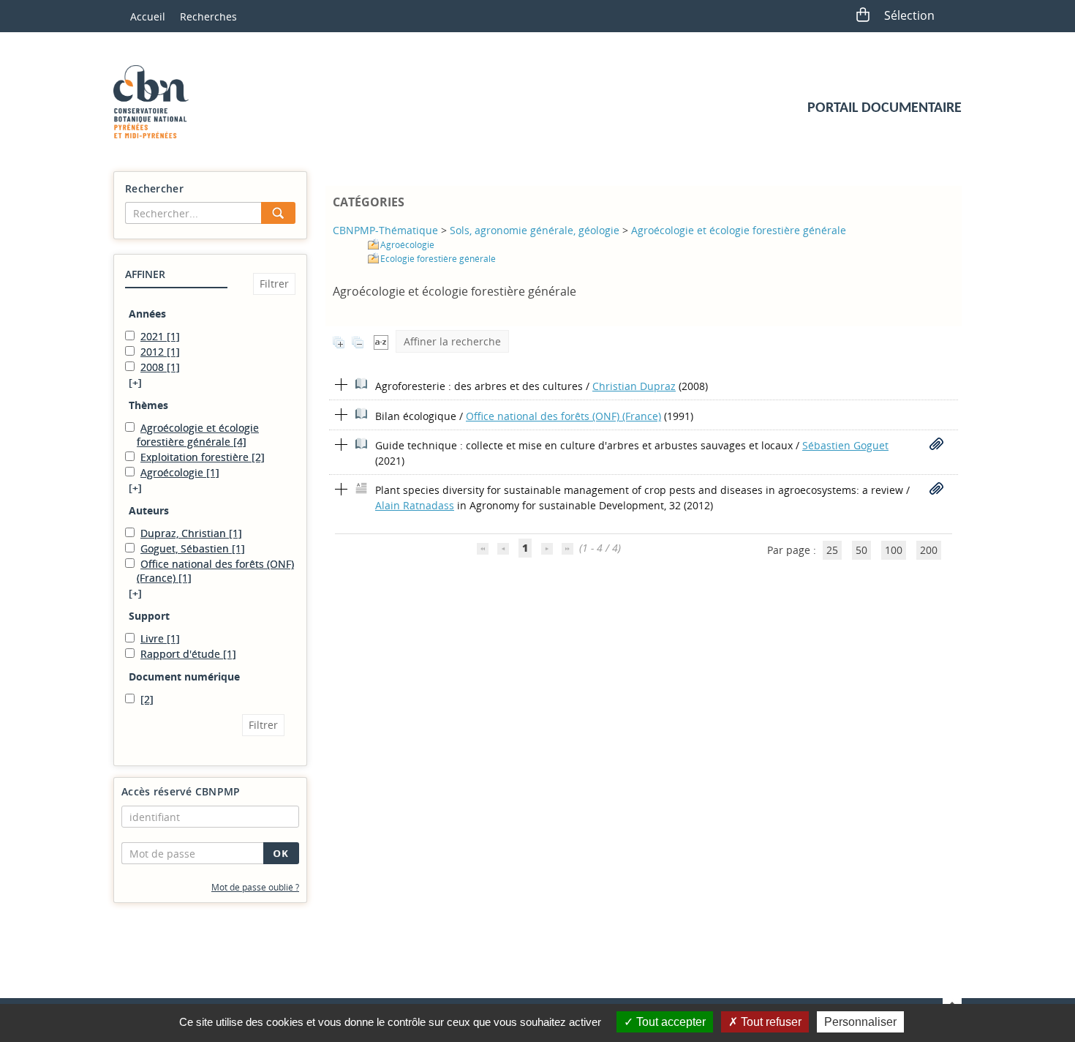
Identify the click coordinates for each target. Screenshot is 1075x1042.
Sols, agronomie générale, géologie (534, 230)
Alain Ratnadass (414, 505)
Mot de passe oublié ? (255, 887)
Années (147, 314)
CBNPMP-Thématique (385, 230)
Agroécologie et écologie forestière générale (738, 230)
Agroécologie (407, 245)
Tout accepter (669, 1022)
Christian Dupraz (634, 386)
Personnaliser (860, 1022)
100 (893, 550)
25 (832, 550)
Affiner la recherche (452, 341)
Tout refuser (769, 1022)
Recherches (208, 16)
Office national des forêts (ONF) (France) (563, 416)
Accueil (147, 16)
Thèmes (148, 405)
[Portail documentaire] (156, 101)
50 (861, 550)
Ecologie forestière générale (438, 258)
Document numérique (184, 676)
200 (929, 550)
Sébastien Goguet (845, 445)
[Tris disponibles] (381, 341)
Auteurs (149, 510)
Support (149, 616)
